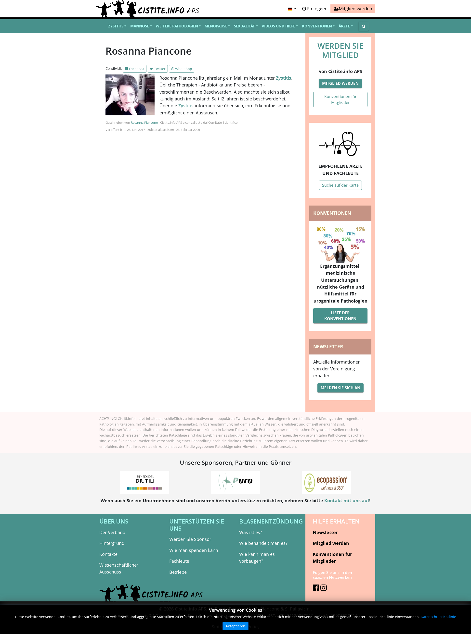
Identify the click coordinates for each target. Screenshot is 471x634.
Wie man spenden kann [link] (193, 550)
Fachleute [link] (179, 561)
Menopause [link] (216, 26)
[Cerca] (364, 26)
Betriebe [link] (178, 572)
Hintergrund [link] (111, 543)
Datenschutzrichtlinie (438, 616)
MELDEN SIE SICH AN (340, 387)
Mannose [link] (139, 26)
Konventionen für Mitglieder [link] (332, 557)
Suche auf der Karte (340, 185)
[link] (352, 8)
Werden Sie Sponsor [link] (190, 539)
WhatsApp (183, 68)
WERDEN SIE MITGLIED (340, 50)
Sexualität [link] (244, 26)
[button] (291, 8)
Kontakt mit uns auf (346, 500)
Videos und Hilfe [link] (278, 26)
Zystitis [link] (115, 26)
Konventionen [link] (317, 26)
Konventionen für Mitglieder (340, 99)
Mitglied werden (340, 83)
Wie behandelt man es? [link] (263, 543)
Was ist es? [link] (250, 532)
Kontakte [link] (108, 554)
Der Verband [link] (112, 532)
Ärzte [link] (344, 26)
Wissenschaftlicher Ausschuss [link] (118, 568)
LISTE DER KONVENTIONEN (340, 315)
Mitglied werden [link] (331, 543)
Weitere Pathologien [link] (177, 26)
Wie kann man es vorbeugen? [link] (257, 557)
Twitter (159, 68)
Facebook (136, 68)
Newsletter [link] (325, 532)
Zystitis (283, 78)
